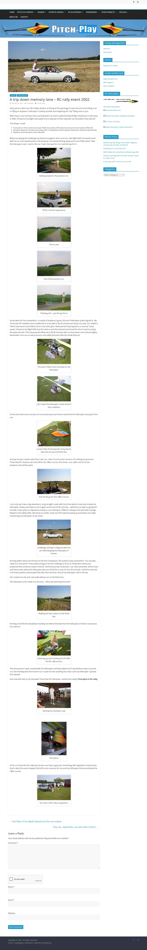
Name (11, 887)
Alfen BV (106, 49)
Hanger (41, 12)
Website (11, 913)
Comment (13, 843)
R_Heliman (30, 103)
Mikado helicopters (127, 116)
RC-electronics (75, 12)
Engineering (91, 12)
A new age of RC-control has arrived (117, 161)
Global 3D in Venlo (110, 65)
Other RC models (56, 12)
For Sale (123, 12)
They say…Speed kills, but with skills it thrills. (76, 827)
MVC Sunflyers (108, 86)
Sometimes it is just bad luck (114, 148)
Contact (24, 17)
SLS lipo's (116, 121)
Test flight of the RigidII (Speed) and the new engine (35, 821)
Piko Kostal (107, 52)
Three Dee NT (22, 95)
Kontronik (117, 110)
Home (11, 12)
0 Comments (41, 103)
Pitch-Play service (25, 12)
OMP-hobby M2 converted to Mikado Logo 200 (121, 152)
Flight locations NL (110, 79)
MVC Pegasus (108, 82)
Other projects (108, 12)
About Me (13, 17)
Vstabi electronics (126, 127)
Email (11, 900)
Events (13, 95)
